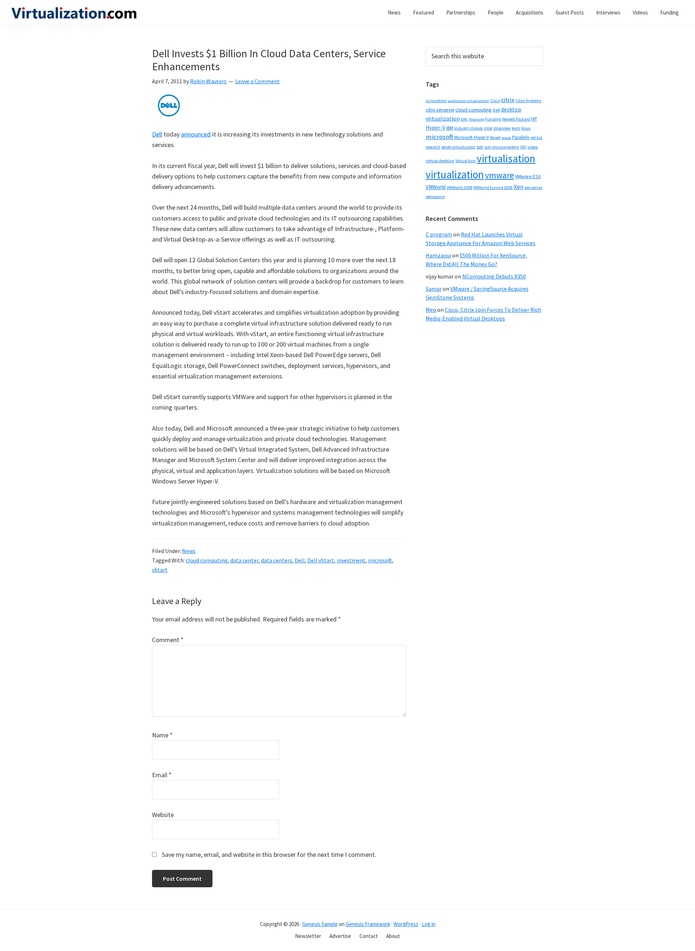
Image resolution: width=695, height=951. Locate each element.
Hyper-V (435, 127)
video (532, 147)
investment (351, 560)
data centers (276, 560)
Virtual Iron (465, 160)
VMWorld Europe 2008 (493, 187)
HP (534, 119)
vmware (499, 175)
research (433, 147)
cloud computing (207, 560)
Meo (431, 309)
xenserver (533, 187)
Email (162, 775)
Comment (168, 640)
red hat (536, 137)
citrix (507, 100)
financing (476, 119)
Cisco (495, 100)
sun (479, 147)
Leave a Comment (257, 81)
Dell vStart (320, 560)
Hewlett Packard (516, 119)
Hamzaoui (438, 255)
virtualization (455, 174)
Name (162, 735)
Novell (495, 137)
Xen (518, 187)
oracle (506, 137)
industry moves (468, 128)
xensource (435, 196)
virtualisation (506, 158)
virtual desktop (440, 160)
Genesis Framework (368, 924)
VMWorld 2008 (459, 187)
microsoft (380, 560)
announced (196, 134)
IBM (449, 128)
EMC (464, 119)
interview (502, 128)
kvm (516, 128)
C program (439, 234)
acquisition (436, 100)
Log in (428, 924)
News (188, 550)
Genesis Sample (320, 924)
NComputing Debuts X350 (494, 276)
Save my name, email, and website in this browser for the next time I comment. (269, 854)
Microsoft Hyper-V (471, 137)
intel (488, 128)
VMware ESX (528, 176)
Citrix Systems (528, 100)
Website (163, 814)
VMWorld (436, 187)
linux (525, 128)
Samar (434, 288)
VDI (523, 147)
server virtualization (458, 147)
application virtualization (468, 101)
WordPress (405, 924)
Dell (157, 134)
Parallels (520, 137)
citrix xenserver (440, 110)
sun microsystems (501, 147)
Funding (493, 119)
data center (244, 560)
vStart (160, 569)
